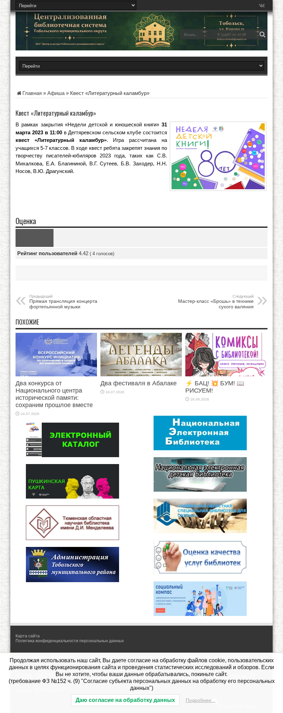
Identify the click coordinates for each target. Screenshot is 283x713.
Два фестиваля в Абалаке (138, 383)
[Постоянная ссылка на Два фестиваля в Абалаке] (141, 374)
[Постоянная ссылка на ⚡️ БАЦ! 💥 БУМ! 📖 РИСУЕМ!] (226, 374)
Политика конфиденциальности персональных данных (70, 640)
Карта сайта (28, 636)
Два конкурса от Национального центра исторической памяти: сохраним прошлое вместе (54, 394)
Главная (32, 93)
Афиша (56, 93)
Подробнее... (200, 700)
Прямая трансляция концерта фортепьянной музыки (63, 301)
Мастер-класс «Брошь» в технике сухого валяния (216, 301)
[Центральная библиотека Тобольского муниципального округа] (64, 39)
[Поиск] (262, 34)
